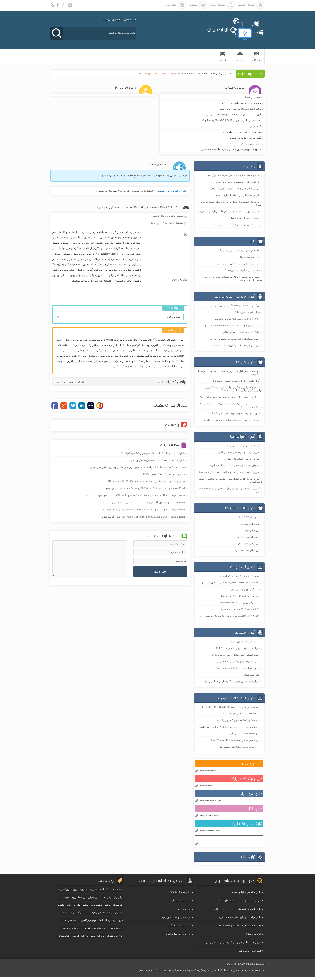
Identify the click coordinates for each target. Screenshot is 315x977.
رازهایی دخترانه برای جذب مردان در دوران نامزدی (235, 188)
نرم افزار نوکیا (97, 936)
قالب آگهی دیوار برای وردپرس (245, 589)
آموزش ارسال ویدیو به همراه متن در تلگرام (239, 452)
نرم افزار (256, 59)
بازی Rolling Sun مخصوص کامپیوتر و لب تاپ (238, 720)
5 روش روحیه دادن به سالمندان (245, 218)
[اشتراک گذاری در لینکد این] (81, 405)
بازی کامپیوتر (222, 59)
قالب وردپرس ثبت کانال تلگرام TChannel (240, 596)
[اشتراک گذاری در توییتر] (72, 405)
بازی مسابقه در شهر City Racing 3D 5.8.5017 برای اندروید (211, 114)
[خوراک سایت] (52, 7)
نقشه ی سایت (217, 5)
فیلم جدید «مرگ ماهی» (249, 950)
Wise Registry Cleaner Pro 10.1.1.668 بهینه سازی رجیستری (139, 207)
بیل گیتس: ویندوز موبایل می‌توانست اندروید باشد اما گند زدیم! (230, 397)
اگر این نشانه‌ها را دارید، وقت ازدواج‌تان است (238, 195)
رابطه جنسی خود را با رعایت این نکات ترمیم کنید (236, 224)
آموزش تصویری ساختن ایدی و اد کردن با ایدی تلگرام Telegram (229, 472)
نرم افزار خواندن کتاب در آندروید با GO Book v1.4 (235, 345)
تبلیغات (193, 5)
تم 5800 (64, 897)
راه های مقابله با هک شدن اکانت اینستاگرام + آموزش (234, 465)
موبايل (240, 59)
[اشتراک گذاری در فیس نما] (90, 405)
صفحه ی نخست (246, 5)
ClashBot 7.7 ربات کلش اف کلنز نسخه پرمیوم (237, 713)
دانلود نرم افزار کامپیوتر (168, 190)
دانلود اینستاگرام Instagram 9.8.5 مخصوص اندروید (235, 338)
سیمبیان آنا (83, 913)
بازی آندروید (64, 890)
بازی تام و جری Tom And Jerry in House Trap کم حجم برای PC (229, 727)
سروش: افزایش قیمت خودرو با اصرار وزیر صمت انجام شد (231, 420)
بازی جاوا (118, 897)
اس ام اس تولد (252, 530)
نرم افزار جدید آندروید (94, 928)
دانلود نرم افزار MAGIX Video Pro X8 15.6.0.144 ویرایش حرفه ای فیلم (144, 510)
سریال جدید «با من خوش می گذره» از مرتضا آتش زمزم (232, 681)
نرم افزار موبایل (114, 936)
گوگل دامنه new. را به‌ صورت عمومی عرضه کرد (236, 380)
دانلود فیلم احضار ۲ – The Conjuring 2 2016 (238, 668)
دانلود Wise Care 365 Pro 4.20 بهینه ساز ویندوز (158, 460)
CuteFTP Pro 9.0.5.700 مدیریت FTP (164, 474)
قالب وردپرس (252, 764)
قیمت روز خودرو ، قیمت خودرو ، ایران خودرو (238, 263)
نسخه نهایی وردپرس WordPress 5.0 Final (240, 602)
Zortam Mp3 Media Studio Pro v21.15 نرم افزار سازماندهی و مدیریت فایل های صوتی (137, 467)
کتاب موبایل (63, 936)
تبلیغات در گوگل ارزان (246, 823)
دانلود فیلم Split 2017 (249, 517)
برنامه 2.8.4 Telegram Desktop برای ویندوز (211, 108)
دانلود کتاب (254, 808)
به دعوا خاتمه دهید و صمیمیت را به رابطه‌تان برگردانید (234, 175)
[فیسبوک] (58, 7)
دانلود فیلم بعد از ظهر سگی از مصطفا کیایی (238, 661)
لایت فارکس (211, 126)
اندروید (83, 890)
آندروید (94, 890)
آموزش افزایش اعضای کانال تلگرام (242, 459)
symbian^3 (116, 890)
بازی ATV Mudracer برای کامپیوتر (243, 733)
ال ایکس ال (217, 29)
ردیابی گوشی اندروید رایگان (246, 312)
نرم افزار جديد (69, 920)
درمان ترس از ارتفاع (211, 143)
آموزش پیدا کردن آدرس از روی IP (243, 445)
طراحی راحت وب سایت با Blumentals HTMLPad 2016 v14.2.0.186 (146, 481)
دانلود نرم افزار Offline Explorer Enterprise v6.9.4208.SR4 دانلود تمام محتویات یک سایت (135, 495)
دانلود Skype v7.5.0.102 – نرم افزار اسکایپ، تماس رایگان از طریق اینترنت (143, 502)
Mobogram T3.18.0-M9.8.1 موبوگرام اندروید (237, 319)
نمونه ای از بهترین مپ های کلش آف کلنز (211, 103)
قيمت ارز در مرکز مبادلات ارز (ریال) (242, 270)
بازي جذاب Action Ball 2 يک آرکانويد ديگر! (239, 747)
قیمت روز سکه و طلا (250, 257)
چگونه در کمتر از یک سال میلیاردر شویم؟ (240, 250)
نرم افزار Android (107, 920)
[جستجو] (56, 33)
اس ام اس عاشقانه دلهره (247, 550)
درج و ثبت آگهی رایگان (245, 779)
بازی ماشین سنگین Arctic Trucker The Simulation (235, 740)
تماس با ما (171, 5)
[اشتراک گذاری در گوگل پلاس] (63, 405)
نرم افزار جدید (115, 928)
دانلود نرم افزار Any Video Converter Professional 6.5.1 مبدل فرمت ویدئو (143, 517)
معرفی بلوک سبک (211, 97)
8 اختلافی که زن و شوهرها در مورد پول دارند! (237, 181)
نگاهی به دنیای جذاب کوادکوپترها (211, 137)
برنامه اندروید (78, 897)
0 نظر (152, 223)
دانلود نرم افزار (174, 316)
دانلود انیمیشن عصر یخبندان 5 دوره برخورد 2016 (236, 654)
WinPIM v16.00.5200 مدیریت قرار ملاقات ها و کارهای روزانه (230, 616)
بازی (75, 890)
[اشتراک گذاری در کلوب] (99, 405)
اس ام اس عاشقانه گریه (248, 543)
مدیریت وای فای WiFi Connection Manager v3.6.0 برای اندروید (228, 325)
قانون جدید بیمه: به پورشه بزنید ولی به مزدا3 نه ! (236, 413)
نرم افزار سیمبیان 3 (70, 928)
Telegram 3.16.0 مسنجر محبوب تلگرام (241, 332)
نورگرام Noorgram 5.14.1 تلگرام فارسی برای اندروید (234, 305)
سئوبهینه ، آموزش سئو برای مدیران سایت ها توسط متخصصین (211, 149)
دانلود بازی (96, 905)
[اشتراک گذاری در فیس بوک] (54, 405)
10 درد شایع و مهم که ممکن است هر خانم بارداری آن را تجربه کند (228, 211)
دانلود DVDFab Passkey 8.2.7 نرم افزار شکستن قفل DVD (152, 453)
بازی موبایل (93, 897)
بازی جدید (106, 897)
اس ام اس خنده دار (250, 523)
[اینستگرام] (70, 7)
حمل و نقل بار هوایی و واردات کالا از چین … (211, 132)
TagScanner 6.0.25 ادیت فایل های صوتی (240, 609)
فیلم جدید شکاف (251, 674)
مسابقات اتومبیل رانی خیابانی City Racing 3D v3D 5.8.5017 (211, 120)
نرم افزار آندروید (87, 920)
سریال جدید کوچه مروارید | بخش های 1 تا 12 (238, 648)
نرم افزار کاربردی (80, 936)
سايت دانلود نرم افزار (101, 913)
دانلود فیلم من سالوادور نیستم (245, 641)
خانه (185, 190)
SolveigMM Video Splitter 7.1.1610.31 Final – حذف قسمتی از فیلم (145, 488)
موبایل (72, 913)
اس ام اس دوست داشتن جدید (245, 537)
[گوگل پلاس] (64, 7)
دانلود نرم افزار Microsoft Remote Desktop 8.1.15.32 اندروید (201, 73)
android (104, 890)
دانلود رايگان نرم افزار (77, 905)
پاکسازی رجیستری (91, 232)
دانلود (107, 905)
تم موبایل (117, 905)
